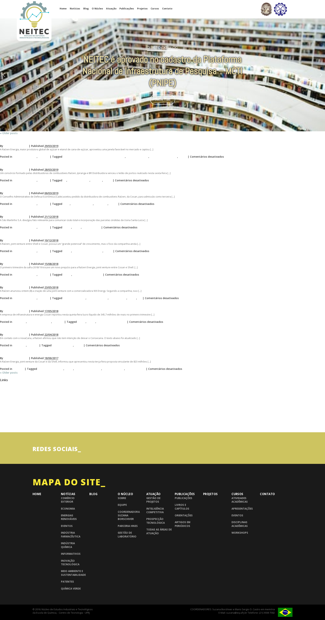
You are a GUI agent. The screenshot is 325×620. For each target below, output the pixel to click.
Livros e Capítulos (182, 506)
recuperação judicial (88, 369)
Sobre (122, 498)
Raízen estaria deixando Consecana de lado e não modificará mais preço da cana (61, 329)
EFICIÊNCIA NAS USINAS (88, 251)
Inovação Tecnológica (70, 562)
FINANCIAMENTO (137, 156)
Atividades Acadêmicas (240, 499)
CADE (66, 204)
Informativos (70, 553)
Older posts (8, 133)
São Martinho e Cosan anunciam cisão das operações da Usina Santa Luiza (57, 211)
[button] (4, 75)
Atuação (111, 8)
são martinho (91, 227)
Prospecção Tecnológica (155, 520)
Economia (19, 322)
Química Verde (71, 588)
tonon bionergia (113, 369)
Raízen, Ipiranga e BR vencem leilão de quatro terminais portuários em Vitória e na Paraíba (69, 164)
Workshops (240, 532)
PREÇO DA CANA (62, 345)
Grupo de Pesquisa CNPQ (14, 413)
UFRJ (2, 427)
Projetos (142, 8)
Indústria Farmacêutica (70, 534)
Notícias (75, 8)
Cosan (67, 227)
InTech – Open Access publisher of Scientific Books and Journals (35, 420)
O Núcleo (97, 8)
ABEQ (3, 385)
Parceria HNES (127, 526)
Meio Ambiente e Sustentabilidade (73, 572)
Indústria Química (25, 156)
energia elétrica (97, 298)
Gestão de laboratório (127, 534)
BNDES (4, 399)
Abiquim (4, 392)
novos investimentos (163, 156)
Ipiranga (96, 180)
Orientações (184, 515)
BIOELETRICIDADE (74, 298)
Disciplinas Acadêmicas (240, 523)
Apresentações (242, 508)
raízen (183, 156)
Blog (86, 8)
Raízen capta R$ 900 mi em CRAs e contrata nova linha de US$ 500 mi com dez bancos (65, 140)
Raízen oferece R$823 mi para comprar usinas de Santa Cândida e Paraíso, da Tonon (64, 352)
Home (63, 8)
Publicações (126, 8)
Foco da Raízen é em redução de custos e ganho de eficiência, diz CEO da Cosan (60, 234)
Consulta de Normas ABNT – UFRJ (19, 406)
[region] (162, 74)
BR (64, 180)
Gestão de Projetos (153, 499)
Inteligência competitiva (155, 510)
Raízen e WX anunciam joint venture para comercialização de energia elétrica (58, 282)
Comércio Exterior (67, 499)
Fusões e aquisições (50, 369)
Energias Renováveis (69, 517)
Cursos (155, 8)
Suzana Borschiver (16, 146)
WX (140, 298)
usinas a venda (135, 369)
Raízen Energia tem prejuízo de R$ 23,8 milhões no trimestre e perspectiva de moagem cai (69, 258)
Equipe (122, 505)
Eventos (67, 526)
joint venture (117, 298)
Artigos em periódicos (182, 523)
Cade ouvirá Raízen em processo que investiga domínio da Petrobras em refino (60, 187)
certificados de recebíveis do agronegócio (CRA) (94, 156)
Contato (167, 8)
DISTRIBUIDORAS (79, 180)
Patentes (67, 581)
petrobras (101, 204)
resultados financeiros (87, 274)
